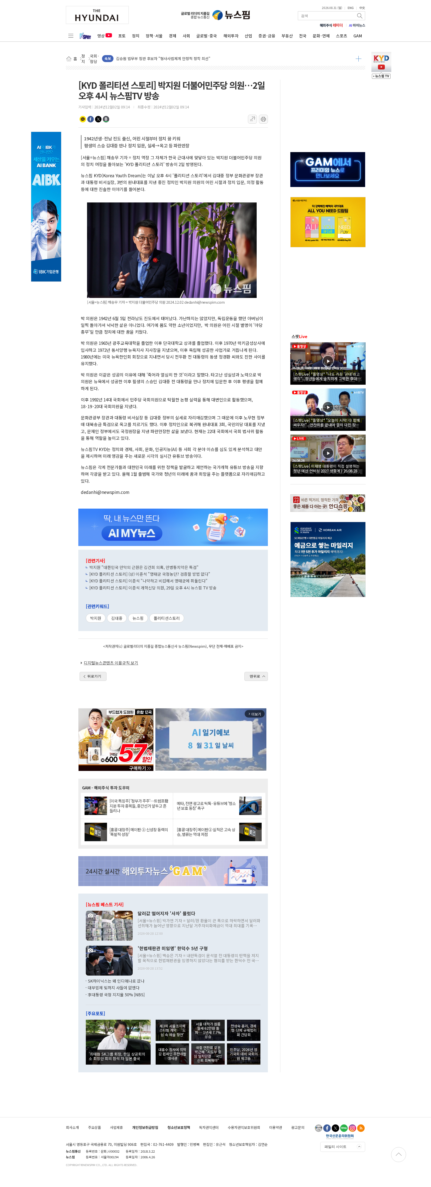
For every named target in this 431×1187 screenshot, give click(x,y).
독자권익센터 (208, 1127)
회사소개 (72, 1127)
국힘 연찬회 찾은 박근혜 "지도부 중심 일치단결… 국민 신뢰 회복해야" (208, 1054)
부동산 (287, 36)
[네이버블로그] (344, 1128)
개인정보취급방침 (145, 1127)
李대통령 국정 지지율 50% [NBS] (116, 994)
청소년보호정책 (178, 1127)
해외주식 (331, 25)
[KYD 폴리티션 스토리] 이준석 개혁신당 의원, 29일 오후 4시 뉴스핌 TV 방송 (152, 587)
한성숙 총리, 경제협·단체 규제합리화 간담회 (243, 1030)
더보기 (358, 58)
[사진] (109, 925)
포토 (122, 36)
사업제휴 (116, 1127)
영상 (101, 36)
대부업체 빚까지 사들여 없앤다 (113, 987)
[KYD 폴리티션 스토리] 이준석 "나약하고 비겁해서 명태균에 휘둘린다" (148, 580)
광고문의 (297, 1127)
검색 (360, 16)
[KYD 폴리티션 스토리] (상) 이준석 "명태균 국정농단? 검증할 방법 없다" (149, 574)
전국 (303, 36)
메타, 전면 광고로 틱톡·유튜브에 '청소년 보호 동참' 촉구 (206, 806)
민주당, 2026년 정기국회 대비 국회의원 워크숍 (244, 1054)
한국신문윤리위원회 (340, 1136)
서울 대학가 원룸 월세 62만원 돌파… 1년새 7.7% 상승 (208, 1030)
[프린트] (263, 119)
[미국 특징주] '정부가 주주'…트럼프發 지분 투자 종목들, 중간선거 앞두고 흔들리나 (138, 806)
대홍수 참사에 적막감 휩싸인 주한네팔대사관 (172, 1054)
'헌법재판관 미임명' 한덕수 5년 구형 (173, 948)
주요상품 (94, 1127)
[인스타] (352, 1128)
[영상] (328, 363)
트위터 (98, 119)
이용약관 (275, 1127)
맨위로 (255, 676)
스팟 (299, 336)
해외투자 (230, 36)
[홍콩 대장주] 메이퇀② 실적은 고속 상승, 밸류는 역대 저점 (206, 832)
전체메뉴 (71, 35)
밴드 (106, 119)
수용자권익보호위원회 (244, 1127)
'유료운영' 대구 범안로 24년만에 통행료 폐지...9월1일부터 (161, 58)
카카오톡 (83, 119)
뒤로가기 (94, 676)
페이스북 (90, 119)
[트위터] (335, 1128)
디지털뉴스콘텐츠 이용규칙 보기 (111, 663)
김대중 (116, 618)
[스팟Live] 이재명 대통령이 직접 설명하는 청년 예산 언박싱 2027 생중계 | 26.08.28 (326, 468)
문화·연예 (321, 36)
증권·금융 (266, 36)
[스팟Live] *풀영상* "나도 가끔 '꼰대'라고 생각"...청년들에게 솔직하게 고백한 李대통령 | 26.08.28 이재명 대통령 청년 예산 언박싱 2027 (327, 376)
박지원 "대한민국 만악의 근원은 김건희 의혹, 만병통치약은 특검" (144, 567)
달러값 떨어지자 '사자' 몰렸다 (166, 913)
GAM (357, 36)
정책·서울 (154, 36)
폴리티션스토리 (167, 618)
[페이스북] (327, 1128)
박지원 (95, 618)
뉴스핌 (138, 618)
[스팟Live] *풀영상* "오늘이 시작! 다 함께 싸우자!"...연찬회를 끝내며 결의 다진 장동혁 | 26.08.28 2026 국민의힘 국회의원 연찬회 (328, 422)
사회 (186, 36)
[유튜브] (318, 1128)
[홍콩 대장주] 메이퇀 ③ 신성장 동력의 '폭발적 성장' (138, 832)
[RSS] (361, 1128)
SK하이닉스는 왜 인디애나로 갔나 (116, 981)
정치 (135, 36)
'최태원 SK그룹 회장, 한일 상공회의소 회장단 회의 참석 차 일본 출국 (117, 1056)
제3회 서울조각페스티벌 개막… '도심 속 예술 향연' (172, 1030)
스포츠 (341, 36)
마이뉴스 (357, 25)
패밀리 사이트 (335, 1147)
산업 (248, 36)
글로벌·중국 (206, 36)
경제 (172, 36)
